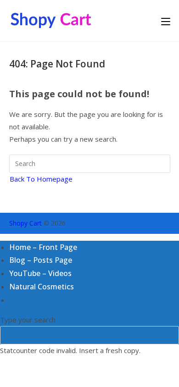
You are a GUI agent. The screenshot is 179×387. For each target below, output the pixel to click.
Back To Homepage (41, 178)
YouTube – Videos (40, 273)
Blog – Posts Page (40, 260)
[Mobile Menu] (165, 21)
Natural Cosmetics (41, 287)
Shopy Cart (25, 223)
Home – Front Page (43, 247)
